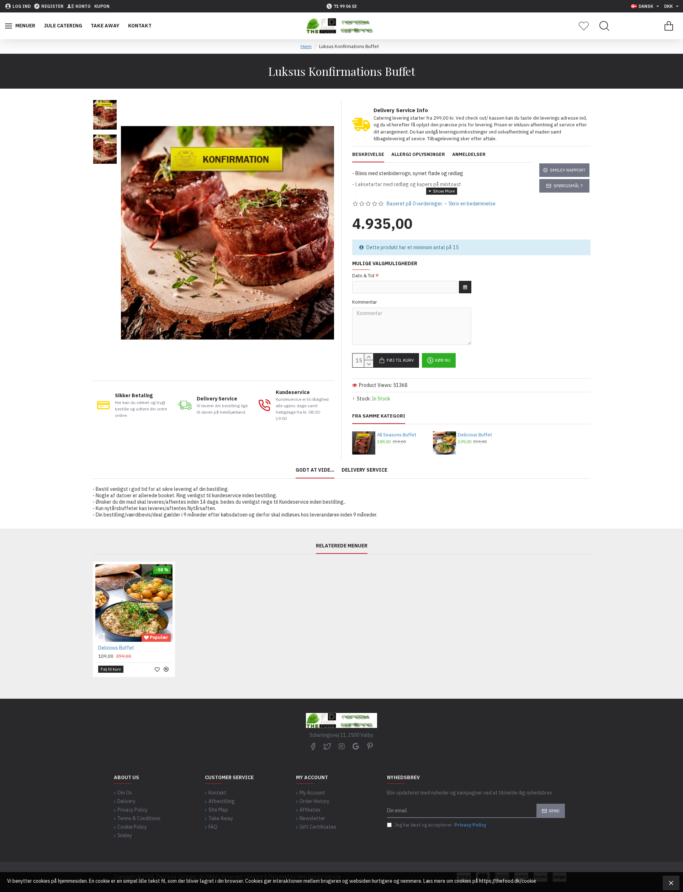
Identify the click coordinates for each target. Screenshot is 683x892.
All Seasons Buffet (396, 435)
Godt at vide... (315, 470)
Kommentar (364, 302)
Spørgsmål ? (568, 185)
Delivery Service (364, 470)
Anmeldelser (469, 154)
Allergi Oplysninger (418, 154)
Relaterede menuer (341, 546)
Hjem (306, 46)
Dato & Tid (363, 276)
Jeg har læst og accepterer (440, 825)
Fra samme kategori (378, 416)
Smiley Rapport (568, 170)
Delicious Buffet (475, 435)
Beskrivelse (368, 154)
